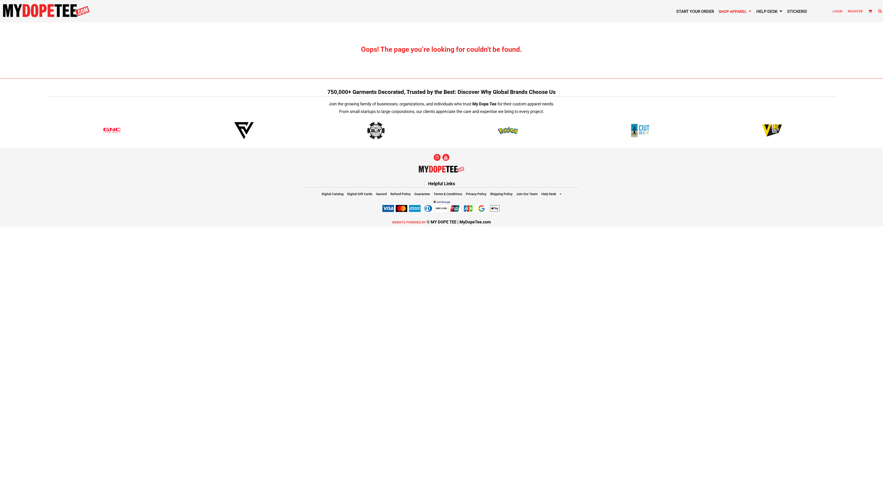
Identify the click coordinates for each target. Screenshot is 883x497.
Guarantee (422, 194)
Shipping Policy (501, 194)
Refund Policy (400, 194)
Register (855, 11)
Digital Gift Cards (359, 194)
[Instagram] (437, 157)
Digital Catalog (333, 194)
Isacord (381, 194)
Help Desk (548, 194)
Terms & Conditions (448, 194)
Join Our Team (527, 194)
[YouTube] (445, 157)
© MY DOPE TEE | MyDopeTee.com (459, 222)
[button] (735, 11)
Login (837, 11)
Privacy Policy (476, 194)
